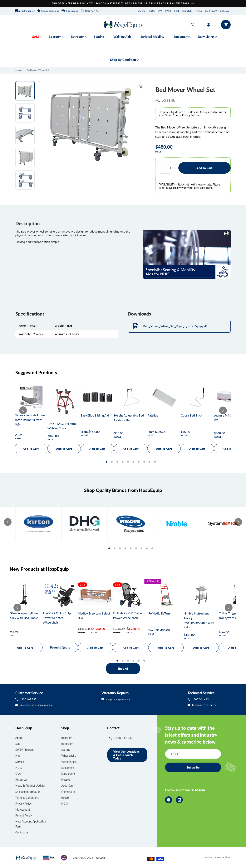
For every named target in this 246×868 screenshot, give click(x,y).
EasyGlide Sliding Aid (95, 415)
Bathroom (67, 743)
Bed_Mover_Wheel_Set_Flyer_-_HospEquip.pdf (175, 326)
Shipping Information (28, 791)
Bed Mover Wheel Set (38, 70)
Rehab (65, 797)
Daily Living (68, 773)
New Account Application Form (30, 824)
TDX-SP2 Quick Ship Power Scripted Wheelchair (57, 617)
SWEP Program (24, 749)
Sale (17, 743)
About (19, 737)
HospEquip (100, 857)
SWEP (168, 10)
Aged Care (67, 785)
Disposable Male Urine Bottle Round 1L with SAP (29, 419)
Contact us (21, 832)
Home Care (68, 791)
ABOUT (142, 10)
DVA (160, 10)
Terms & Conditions (27, 797)
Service (19, 761)
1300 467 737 (28, 699)
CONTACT (225, 10)
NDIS (152, 10)
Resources (21, 779)
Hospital (66, 779)
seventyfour (224, 857)
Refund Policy (23, 815)
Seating (65, 749)
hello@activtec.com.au (204, 704)
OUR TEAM (211, 10)
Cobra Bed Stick (191, 415)
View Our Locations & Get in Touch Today (126, 755)
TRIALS (198, 10)
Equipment (67, 767)
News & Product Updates (30, 785)
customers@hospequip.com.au (36, 704)
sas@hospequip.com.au (118, 699)
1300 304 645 (200, 699)
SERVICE (187, 10)
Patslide (152, 415)
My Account (22, 809)
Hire (17, 755)
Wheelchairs (68, 755)
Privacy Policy (23, 803)
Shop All (123, 668)
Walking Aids (68, 761)
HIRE (177, 10)
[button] (193, 25)
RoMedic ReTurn (159, 613)
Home (18, 70)
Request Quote (60, 647)
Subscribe (193, 767)
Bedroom (66, 737)
